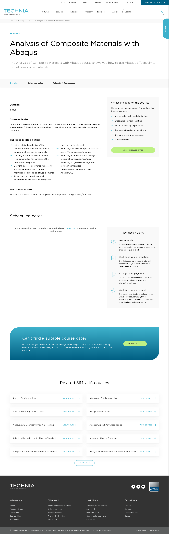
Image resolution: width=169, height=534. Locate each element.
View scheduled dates (133, 150)
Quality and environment (96, 516)
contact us (70, 228)
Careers (73, 2)
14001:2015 (94, 530)
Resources (90, 519)
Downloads (91, 509)
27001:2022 (106, 530)
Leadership (14, 512)
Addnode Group (16, 509)
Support (86, 2)
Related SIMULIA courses (64, 83)
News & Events (113, 2)
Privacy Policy (141, 531)
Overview (14, 83)
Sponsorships (15, 516)
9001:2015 (85, 530)
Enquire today (135, 343)
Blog (62, 2)
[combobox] (143, 12)
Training (98, 2)
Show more (85, 463)
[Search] (162, 12)
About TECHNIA (16, 506)
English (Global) (153, 2)
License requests (131, 512)
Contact (129, 2)
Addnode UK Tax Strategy (96, 506)
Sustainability (15, 519)
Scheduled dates (35, 83)
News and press (92, 512)
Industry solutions (55, 509)
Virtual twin (52, 519)
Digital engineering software (59, 506)
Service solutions (55, 512)
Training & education (56, 516)
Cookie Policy (154, 531)
